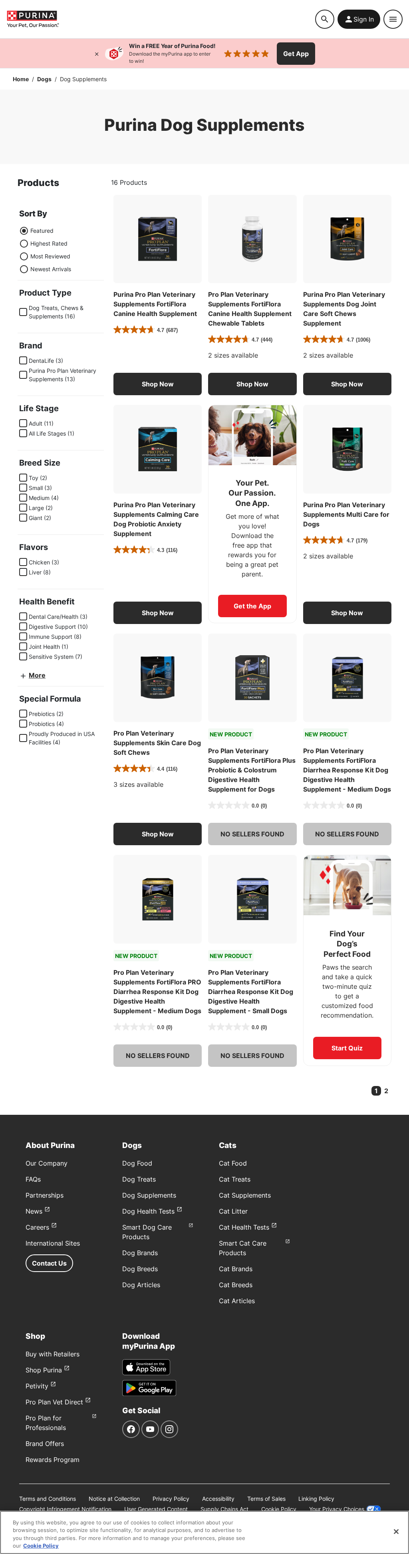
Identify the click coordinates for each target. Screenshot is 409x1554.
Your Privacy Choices (336, 1509)
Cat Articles (237, 1301)
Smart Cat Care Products (242, 1248)
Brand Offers (45, 1444)
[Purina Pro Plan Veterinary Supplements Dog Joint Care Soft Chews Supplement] (347, 239)
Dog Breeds (140, 1269)
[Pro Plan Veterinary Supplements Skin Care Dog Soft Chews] (157, 678)
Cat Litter (233, 1211)
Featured (42, 230)
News (34, 1211)
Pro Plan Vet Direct (54, 1402)
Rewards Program (52, 1460)
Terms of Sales (266, 1498)
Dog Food (137, 1163)
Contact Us (49, 1263)
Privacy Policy (171, 1498)
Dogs (44, 79)
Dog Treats (139, 1179)
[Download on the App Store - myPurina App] (146, 1367)
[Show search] (324, 19)
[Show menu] (393, 19)
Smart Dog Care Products (147, 1232)
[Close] (96, 53)
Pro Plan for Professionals (46, 1423)
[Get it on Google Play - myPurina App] (149, 1388)
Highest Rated (49, 243)
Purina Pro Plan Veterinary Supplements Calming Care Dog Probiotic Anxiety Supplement (156, 519)
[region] (204, 1532)
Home (21, 79)
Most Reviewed (50, 256)
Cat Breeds (235, 1285)
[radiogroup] (45, 250)
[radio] (24, 231)
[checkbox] (23, 312)
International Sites (53, 1243)
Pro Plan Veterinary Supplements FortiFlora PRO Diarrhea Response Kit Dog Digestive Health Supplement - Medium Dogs (157, 991)
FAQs (33, 1179)
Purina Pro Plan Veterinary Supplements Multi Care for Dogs (346, 514)
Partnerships (45, 1195)
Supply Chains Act (224, 1509)
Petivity (37, 1386)
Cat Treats (234, 1179)
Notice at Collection (114, 1498)
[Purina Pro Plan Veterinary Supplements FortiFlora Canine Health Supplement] (157, 239)
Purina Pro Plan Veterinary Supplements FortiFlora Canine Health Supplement (155, 304)
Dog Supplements (149, 1195)
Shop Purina (44, 1370)
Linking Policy (316, 1498)
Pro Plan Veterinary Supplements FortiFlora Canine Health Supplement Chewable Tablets (250, 308)
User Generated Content (156, 1509)
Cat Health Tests (244, 1227)
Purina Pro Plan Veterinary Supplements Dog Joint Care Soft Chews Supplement (344, 308)
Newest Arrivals (50, 269)
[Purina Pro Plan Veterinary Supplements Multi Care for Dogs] (347, 449)
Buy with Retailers (52, 1354)
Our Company (47, 1163)
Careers (37, 1227)
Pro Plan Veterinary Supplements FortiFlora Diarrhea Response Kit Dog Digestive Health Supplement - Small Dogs (250, 991)
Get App (296, 54)
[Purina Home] (32, 19)
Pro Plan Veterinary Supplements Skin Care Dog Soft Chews (157, 742)
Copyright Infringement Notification (65, 1509)
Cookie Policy (278, 1509)
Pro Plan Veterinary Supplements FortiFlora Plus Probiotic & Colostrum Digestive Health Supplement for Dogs (252, 770)
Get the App (252, 606)
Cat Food (233, 1163)
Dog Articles (141, 1285)
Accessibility (218, 1498)
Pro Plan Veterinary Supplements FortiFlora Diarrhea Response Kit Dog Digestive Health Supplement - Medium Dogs (347, 770)
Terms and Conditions (47, 1498)
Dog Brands (140, 1253)
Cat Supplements (245, 1195)
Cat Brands (235, 1269)
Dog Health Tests (148, 1211)
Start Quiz (347, 1048)
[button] (157, 384)
